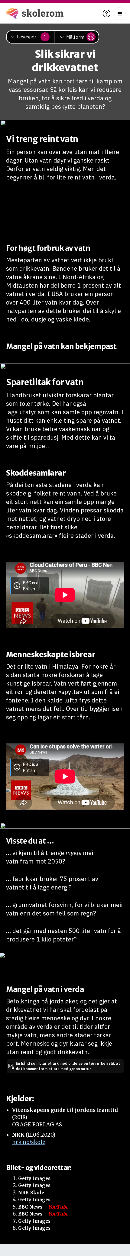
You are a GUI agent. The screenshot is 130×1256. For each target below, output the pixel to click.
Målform (75, 37)
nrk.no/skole (28, 1142)
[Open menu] (119, 14)
